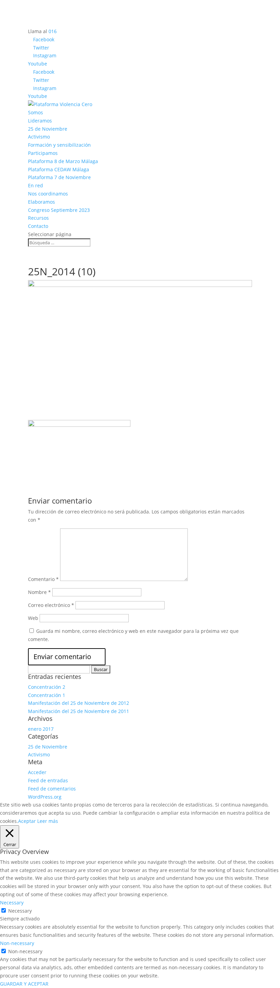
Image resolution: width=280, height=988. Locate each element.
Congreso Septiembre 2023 (59, 210)
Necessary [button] (12, 902)
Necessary (20, 910)
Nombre (39, 592)
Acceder (37, 772)
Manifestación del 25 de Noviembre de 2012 (78, 703)
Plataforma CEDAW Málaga (58, 169)
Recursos (38, 218)
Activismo (39, 136)
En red (35, 185)
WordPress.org (44, 797)
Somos (35, 112)
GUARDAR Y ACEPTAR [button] (24, 983)
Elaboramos (41, 202)
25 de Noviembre (47, 129)
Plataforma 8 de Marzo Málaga (63, 161)
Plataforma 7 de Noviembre (59, 177)
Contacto (38, 226)
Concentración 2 (46, 687)
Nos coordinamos (48, 193)
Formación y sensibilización (59, 145)
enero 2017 (41, 729)
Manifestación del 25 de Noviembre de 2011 (78, 711)
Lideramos (40, 120)
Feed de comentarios (52, 788)
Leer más (47, 821)
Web (33, 618)
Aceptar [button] (27, 821)
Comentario (43, 579)
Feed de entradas (48, 780)
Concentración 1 (46, 695)
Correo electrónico (51, 605)
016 (52, 31)
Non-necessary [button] (17, 943)
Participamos (43, 153)
